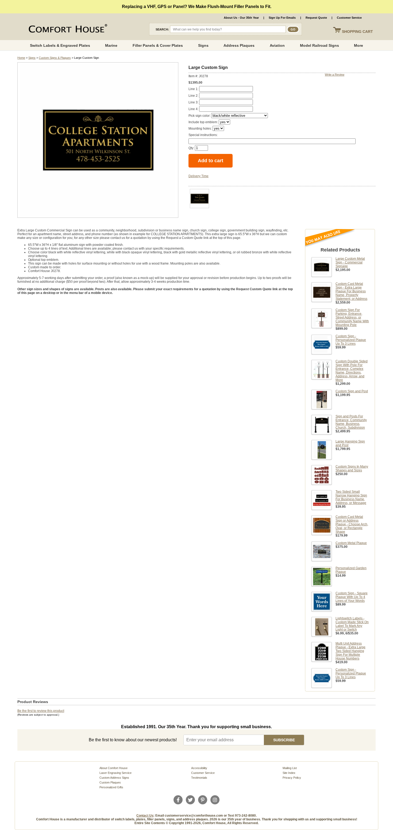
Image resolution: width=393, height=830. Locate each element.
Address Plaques (239, 45)
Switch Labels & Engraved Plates (60, 45)
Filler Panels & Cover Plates (158, 45)
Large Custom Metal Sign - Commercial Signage (350, 262)
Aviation (277, 45)
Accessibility (199, 768)
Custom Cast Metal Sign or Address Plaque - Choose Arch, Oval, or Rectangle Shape (352, 524)
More (358, 45)
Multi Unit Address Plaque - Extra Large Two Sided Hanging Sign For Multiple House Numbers (350, 651)
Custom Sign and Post (352, 391)
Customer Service (349, 17)
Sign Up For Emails (282, 17)
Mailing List (290, 768)
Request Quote (316, 17)
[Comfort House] (67, 29)
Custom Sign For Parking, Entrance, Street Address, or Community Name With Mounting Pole (352, 317)
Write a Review (334, 74)
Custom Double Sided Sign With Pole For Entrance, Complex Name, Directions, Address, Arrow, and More (352, 370)
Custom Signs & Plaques (55, 57)
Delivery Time (198, 176)
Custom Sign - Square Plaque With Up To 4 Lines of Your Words (352, 597)
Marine (111, 45)
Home (21, 57)
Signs (203, 45)
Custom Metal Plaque (351, 543)
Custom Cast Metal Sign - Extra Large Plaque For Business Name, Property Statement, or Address (351, 291)
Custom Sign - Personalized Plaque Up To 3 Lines (351, 340)
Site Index (289, 772)
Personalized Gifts (111, 787)
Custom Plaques (110, 782)
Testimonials (199, 777)
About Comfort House (113, 768)
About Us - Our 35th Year (241, 17)
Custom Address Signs (114, 777)
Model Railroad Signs (319, 45)
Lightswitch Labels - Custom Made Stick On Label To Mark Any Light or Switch (352, 623)
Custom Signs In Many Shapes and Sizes (352, 468)
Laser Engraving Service (115, 772)
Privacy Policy (292, 777)
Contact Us (144, 815)
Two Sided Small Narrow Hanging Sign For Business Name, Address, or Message (351, 497)
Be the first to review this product (40, 711)
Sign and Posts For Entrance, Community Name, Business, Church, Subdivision (351, 421)
